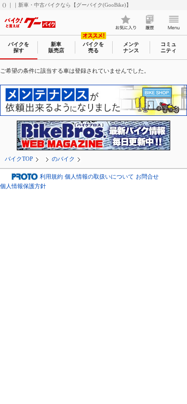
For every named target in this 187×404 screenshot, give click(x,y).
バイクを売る (93, 47)
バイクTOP (19, 159)
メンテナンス (131, 47)
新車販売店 (56, 47)
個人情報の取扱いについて (99, 176)
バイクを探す (18, 47)
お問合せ (147, 176)
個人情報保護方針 (23, 186)
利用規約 (51, 176)
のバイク (63, 159)
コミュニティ (168, 47)
